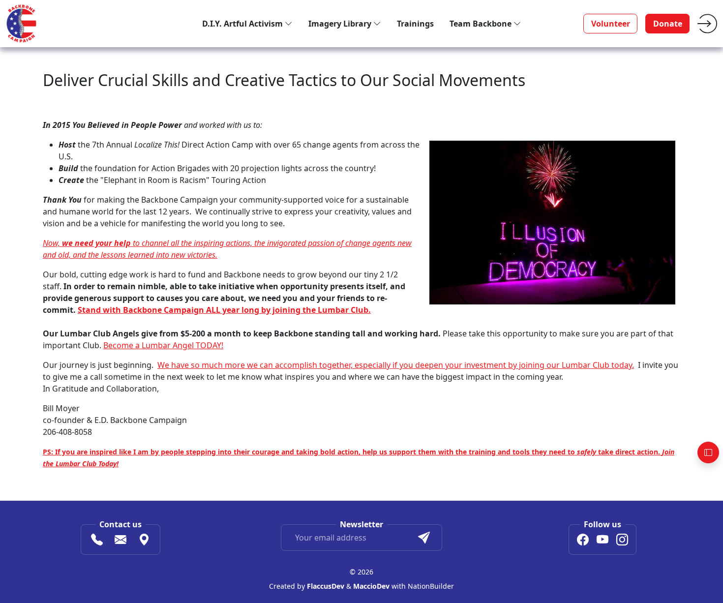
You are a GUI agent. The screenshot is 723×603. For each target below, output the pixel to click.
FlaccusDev (325, 586)
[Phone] (97, 541)
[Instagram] (622, 541)
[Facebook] (583, 541)
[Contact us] (120, 541)
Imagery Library (340, 23)
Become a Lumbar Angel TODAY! (163, 345)
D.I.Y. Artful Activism (243, 23)
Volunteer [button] (610, 23)
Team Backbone (481, 23)
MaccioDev (371, 586)
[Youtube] (602, 541)
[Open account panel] (708, 452)
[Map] (144, 541)
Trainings (415, 23)
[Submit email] (424, 537)
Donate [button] (667, 23)
